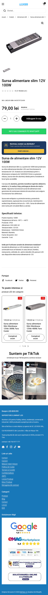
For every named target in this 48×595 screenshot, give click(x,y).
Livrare (4, 505)
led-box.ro (23, 592)
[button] (44, 4)
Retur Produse (7, 482)
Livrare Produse (7, 479)
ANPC (4, 476)
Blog (3, 499)
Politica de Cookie (8, 467)
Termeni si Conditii (8, 470)
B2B (3, 508)
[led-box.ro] (23, 4)
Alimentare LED (22, 17)
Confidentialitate (8, 473)
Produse (5, 496)
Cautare (5, 461)
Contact (5, 458)
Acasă (4, 17)
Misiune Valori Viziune (9, 464)
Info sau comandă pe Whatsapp (24, 131)
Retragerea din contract (10, 485)
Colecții (11, 17)
